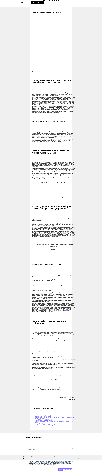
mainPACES (20, 2)
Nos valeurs (54, 459)
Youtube (77, 459)
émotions (66, 310)
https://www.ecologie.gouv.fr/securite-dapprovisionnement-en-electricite (49, 415)
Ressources (27, 2)
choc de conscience (68, 356)
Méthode (25, 458)
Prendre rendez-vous (37, 2)
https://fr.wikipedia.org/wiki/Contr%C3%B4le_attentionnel (46, 424)
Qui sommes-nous (26, 459)
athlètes (55, 274)
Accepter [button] (60, 469)
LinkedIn (77, 458)
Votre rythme (7, 2)
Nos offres (14, 2)
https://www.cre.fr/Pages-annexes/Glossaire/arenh (45, 414)
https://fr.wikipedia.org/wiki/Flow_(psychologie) (44, 425)
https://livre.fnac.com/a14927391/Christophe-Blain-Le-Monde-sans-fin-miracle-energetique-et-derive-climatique (55, 422)
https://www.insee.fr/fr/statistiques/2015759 (43, 419)
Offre (53, 458)
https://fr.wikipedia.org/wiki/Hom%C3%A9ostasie (44, 420)
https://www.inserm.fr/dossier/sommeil (42, 423)
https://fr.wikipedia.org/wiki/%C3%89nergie (43, 416)
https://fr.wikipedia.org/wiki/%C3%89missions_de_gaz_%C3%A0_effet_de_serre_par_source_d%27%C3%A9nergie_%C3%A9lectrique (55, 418)
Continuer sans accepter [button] (67, 469)
